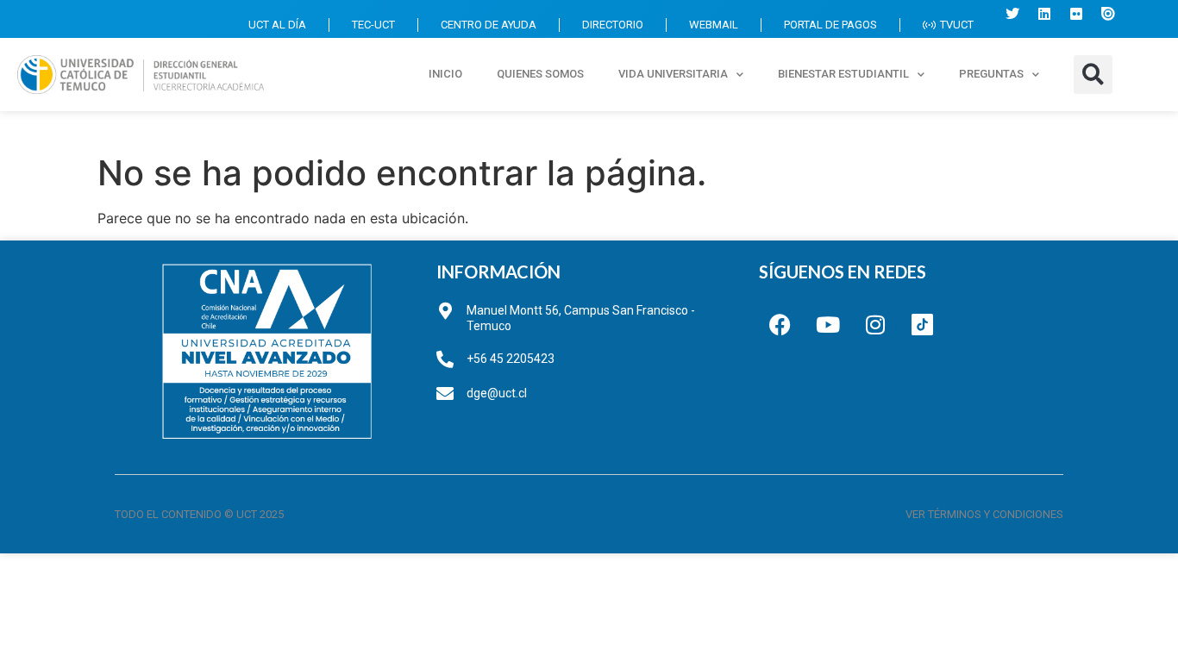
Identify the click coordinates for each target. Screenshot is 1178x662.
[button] (1093, 74)
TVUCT (957, 24)
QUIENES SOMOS (540, 73)
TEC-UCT (373, 24)
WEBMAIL (713, 24)
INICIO (445, 73)
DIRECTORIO (612, 24)
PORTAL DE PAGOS (830, 24)
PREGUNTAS (991, 73)
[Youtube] (827, 324)
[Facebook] (780, 324)
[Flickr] (1076, 14)
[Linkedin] (1044, 14)
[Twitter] (1012, 14)
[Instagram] (875, 324)
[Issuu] (1108, 14)
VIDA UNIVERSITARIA (673, 73)
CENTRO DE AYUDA (488, 24)
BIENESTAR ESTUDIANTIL (843, 73)
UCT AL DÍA (277, 24)
